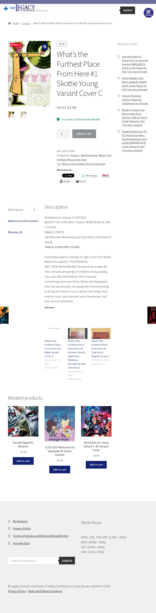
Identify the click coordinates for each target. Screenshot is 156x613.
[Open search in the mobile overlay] (78, 10)
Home (15, 23)
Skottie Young (89, 155)
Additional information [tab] (23, 221)
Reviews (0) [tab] (15, 232)
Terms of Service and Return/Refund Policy (40, 536)
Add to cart (84, 133)
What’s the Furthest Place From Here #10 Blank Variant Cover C (53, 348)
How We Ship (21, 543)
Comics (26, 23)
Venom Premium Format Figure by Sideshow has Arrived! (135, 99)
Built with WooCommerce (45, 591)
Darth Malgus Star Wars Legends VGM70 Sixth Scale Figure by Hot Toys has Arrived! (134, 83)
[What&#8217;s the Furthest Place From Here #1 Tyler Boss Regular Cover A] (101, 333)
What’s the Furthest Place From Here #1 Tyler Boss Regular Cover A (100, 348)
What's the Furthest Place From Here (83, 164)
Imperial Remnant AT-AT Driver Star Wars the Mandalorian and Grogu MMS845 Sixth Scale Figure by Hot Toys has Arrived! (135, 141)
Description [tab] (15, 210)
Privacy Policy (22, 528)
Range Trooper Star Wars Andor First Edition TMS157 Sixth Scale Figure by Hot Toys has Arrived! (134, 117)
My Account (20, 521)
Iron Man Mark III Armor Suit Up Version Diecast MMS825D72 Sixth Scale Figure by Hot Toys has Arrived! (135, 64)
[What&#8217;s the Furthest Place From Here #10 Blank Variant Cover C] (54, 333)
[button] (45, 47)
